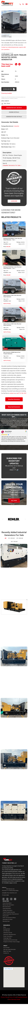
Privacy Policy (4, 997)
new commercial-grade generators (10, 869)
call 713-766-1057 (21, 393)
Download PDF (7, 89)
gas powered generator (13, 386)
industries (18, 373)
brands (11, 875)
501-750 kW (14, 541)
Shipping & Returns (22, 997)
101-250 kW (11, 538)
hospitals (3, 375)
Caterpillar (16, 126)
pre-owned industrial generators (10, 871)
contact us (12, 393)
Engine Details (14, 112)
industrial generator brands (10, 368)
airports (19, 375)
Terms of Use (12, 997)
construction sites (11, 375)
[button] (23, 4)
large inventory (22, 366)
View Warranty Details (14, 999)
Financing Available (6, 93)
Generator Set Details (14, 107)
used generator (11, 379)
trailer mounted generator (8, 382)
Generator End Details (14, 116)
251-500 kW (19, 538)
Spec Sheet (7, 103)
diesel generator (16, 873)
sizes (14, 875)
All (5, 538)
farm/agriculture (5, 377)
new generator (19, 379)
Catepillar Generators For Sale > (12, 165)
